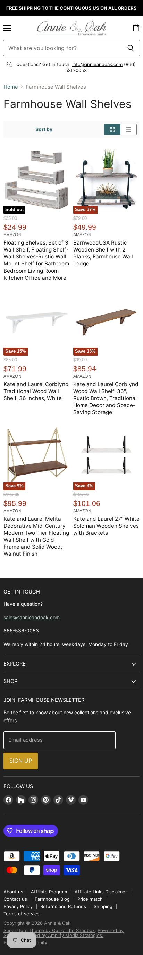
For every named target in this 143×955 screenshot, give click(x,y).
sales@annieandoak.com (31, 617)
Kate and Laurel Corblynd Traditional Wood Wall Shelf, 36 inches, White (36, 391)
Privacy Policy (18, 906)
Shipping (103, 906)
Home (10, 87)
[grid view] (112, 129)
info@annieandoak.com (97, 64)
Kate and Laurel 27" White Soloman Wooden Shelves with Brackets (106, 526)
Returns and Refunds (63, 906)
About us (13, 891)
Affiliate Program (49, 891)
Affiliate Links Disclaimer (101, 891)
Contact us (15, 899)
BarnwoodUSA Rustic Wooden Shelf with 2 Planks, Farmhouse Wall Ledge (103, 253)
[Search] (130, 48)
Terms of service (21, 913)
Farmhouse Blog (52, 899)
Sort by (43, 129)
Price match (90, 899)
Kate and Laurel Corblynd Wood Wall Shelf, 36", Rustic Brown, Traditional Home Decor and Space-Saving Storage (105, 398)
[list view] (128, 129)
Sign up (20, 760)
